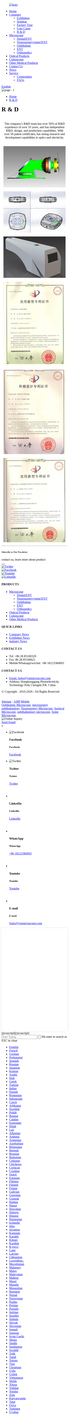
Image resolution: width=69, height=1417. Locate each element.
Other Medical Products (23, 62)
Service (13, 73)
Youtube (14, 888)
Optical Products (19, 56)
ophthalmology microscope (33, 711)
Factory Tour (25, 25)
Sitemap (6, 701)
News (12, 69)
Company (15, 14)
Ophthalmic (24, 45)
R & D (21, 31)
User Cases (23, 28)
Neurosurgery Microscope (37, 708)
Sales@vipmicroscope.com (25, 923)
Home (13, 11)
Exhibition (23, 18)
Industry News (18, 641)
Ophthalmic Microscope (16, 705)
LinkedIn (14, 818)
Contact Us (16, 66)
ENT (20, 49)
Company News (19, 634)
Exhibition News (19, 637)
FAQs (20, 80)
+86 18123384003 (20, 853)
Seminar (22, 21)
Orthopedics (24, 52)
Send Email (9, 722)
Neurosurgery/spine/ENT (32, 42)
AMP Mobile (22, 701)
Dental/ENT (24, 38)
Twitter (13, 783)
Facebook (15, 754)
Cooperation (24, 76)
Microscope (16, 35)
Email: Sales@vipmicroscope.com (30, 678)
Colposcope (16, 59)
